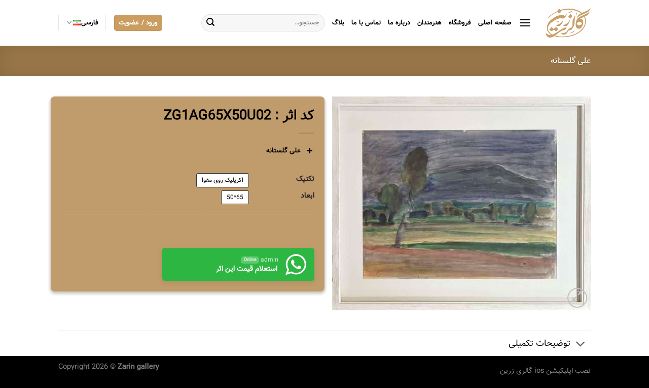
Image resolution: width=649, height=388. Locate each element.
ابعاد (307, 196)
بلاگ (338, 23)
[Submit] (210, 22)
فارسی (89, 23)
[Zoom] (577, 298)
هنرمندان (429, 23)
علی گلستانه (571, 60)
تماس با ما (366, 23)
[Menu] (525, 22)
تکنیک (305, 179)
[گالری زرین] (568, 23)
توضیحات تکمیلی (539, 343)
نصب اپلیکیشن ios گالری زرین (545, 370)
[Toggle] (581, 344)
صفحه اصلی (494, 23)
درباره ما (399, 23)
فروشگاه (460, 23)
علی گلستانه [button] (283, 150)
